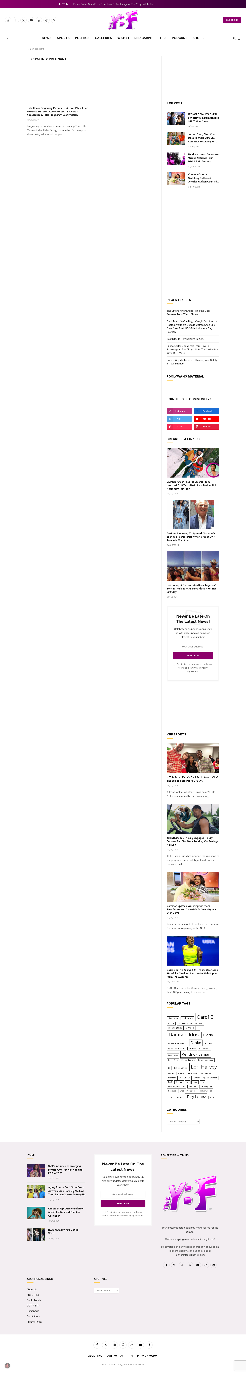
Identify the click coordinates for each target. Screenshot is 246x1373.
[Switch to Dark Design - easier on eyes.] (6, 38)
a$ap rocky (173, 1018)
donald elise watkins (177, 1043)
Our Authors (33, 1316)
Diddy (208, 1035)
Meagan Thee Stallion (187, 1073)
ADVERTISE (33, 1294)
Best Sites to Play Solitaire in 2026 (185, 338)
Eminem (208, 1043)
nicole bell (206, 1073)
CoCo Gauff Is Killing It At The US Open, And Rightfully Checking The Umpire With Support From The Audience (193, 973)
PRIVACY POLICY (147, 1355)
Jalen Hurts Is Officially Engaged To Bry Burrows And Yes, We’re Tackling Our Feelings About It (192, 841)
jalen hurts (173, 1055)
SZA (170, 1097)
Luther (171, 1073)
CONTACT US (114, 1355)
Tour (212, 1097)
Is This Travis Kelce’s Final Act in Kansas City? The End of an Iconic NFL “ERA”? (192, 779)
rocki (195, 1082)
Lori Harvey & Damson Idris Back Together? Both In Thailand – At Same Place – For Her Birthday (191, 589)
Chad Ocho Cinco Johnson (190, 1023)
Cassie (171, 1023)
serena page (206, 1086)
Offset (197, 1078)
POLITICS (82, 38)
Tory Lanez (196, 1097)
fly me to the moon (176, 1048)
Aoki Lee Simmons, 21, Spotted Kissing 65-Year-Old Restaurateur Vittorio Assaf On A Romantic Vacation (191, 537)
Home (30, 49)
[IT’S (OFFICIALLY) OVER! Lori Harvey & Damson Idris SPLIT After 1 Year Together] (176, 118)
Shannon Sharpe (187, 1091)
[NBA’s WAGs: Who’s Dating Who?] (36, 1234)
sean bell (193, 1086)
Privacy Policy (200, 668)
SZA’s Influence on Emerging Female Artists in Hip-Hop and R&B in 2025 (65, 1170)
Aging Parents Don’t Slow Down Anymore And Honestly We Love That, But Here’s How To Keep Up (66, 1191)
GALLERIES (103, 38)
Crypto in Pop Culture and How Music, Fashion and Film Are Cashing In (66, 1212)
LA (169, 1068)
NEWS (47, 38)
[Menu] (239, 38)
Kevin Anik (173, 1060)
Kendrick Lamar (196, 1054)
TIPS (163, 38)
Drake (196, 1043)
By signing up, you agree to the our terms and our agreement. (194, 668)
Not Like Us (185, 1078)
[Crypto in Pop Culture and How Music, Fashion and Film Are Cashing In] (36, 1213)
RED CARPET (144, 38)
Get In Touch (34, 1300)
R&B (170, 1082)
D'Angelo (190, 1028)
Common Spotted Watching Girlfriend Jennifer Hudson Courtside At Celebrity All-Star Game (203, 178)
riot (187, 1082)
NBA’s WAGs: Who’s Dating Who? (63, 1231)
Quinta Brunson (210, 1078)
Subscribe (232, 20)
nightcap (172, 1078)
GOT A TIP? (33, 1305)
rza (202, 1082)
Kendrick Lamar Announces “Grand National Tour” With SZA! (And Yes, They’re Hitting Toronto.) (203, 158)
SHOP (197, 38)
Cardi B (205, 1017)
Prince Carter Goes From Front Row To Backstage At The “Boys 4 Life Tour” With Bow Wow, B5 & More (115, 4)
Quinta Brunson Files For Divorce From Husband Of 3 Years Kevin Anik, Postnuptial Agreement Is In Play (191, 485)
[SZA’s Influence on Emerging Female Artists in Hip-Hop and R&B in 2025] (36, 1170)
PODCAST (179, 38)
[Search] (234, 38)
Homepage (33, 1310)
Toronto (179, 1097)
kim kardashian (188, 1060)
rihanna (179, 1082)
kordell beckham (205, 1060)
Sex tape (172, 1091)
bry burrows (187, 1018)
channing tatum (175, 1028)
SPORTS (63, 38)
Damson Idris (184, 1035)
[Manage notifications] (7, 1365)
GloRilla (192, 1048)
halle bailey (204, 1048)
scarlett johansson (176, 1086)
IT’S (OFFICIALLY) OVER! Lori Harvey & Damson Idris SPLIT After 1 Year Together (203, 118)
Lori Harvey (204, 1067)
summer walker (205, 1091)
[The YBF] (123, 20)
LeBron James (180, 1068)
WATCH (123, 38)
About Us (32, 1289)
